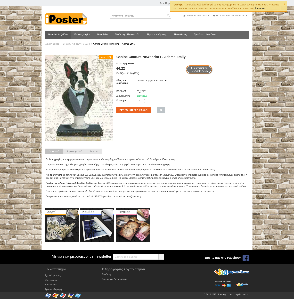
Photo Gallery (180, 34)
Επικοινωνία (51, 284)
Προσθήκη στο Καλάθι (133, 110)
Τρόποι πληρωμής (54, 289)
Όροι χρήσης (51, 280)
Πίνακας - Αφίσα (82, 34)
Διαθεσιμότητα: (123, 96)
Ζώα (87, 44)
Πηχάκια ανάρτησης (157, 34)
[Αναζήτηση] (168, 16)
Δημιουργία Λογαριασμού (114, 279)
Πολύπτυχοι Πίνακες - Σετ (127, 34)
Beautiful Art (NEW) (58, 34)
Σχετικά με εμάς (53, 275)
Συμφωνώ (260, 8)
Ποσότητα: (121, 100)
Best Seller (102, 34)
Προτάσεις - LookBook (205, 34)
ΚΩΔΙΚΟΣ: (121, 91)
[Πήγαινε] (161, 257)
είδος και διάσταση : (122, 81)
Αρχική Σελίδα (52, 44)
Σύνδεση (106, 274)
